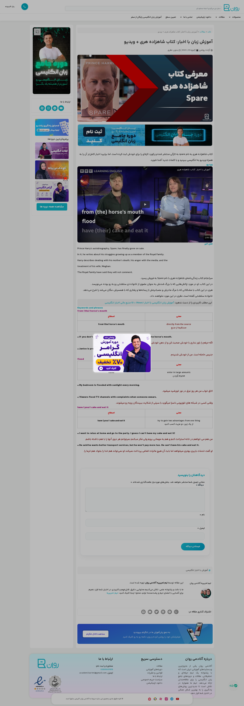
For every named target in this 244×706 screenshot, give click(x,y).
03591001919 (107, 669)
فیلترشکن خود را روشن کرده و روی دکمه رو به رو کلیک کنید (151, 637)
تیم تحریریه (112, 593)
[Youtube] (61, 108)
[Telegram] (55, 108)
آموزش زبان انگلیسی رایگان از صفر (146, 17)
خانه (209, 31)
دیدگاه (200, 485)
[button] (176, 612)
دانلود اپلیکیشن (203, 17)
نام (202, 515)
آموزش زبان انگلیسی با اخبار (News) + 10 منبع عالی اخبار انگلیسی (140, 303)
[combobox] (143, 8)
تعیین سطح (170, 17)
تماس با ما (187, 17)
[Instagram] (48, 108)
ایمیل (201, 528)
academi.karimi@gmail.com (92, 673)
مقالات (222, 17)
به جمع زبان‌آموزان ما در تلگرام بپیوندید (151, 632)
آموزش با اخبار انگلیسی (197, 570)
